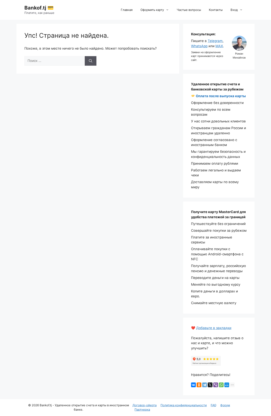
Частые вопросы (189, 10)
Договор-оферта (145, 405)
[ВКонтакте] (193, 384)
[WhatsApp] (221, 384)
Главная (127, 10)
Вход (234, 10)
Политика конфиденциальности (183, 405)
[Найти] (90, 61)
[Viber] (215, 384)
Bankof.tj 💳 (39, 8)
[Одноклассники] (199, 384)
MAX (219, 46)
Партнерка (142, 409)
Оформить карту (152, 10)
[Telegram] (204, 384)
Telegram (215, 41)
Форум (225, 405)
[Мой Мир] (226, 384)
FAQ (213, 405)
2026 (35, 405)
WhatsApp (199, 46)
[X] (210, 384)
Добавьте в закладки (213, 328)
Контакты (216, 10)
